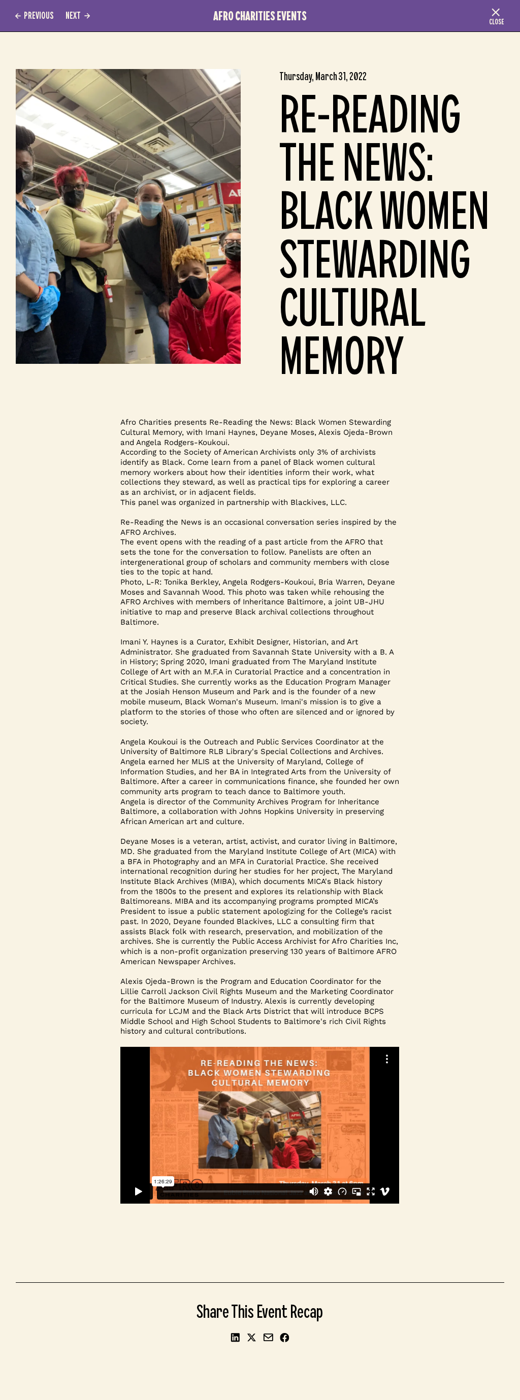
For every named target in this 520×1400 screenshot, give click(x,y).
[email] (268, 1338)
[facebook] (284, 1339)
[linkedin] (235, 1338)
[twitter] (251, 1338)
